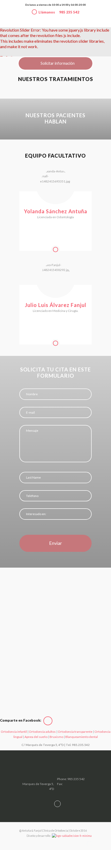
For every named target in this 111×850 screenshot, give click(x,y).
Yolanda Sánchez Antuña (55, 211)
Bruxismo (57, 737)
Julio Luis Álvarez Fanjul (55, 305)
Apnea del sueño (36, 737)
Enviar (55, 543)
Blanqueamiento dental (81, 737)
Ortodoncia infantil (14, 732)
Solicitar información (58, 63)
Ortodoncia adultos (42, 732)
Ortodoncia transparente (75, 732)
